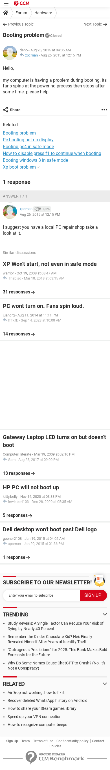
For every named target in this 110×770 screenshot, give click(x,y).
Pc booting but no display (28, 139)
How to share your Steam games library (42, 708)
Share (15, 110)
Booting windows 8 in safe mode (35, 160)
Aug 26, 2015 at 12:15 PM (61, 55)
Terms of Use (43, 741)
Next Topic (92, 24)
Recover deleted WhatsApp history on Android (47, 700)
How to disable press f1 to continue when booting (52, 153)
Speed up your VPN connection (34, 716)
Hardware (43, 13)
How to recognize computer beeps (37, 724)
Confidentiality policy (72, 741)
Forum (21, 13)
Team (25, 741)
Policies (55, 746)
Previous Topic (21, 24)
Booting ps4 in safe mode (28, 146)
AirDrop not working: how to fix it (36, 692)
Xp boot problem (19, 167)
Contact (98, 741)
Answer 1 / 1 (15, 196)
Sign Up (12, 741)
